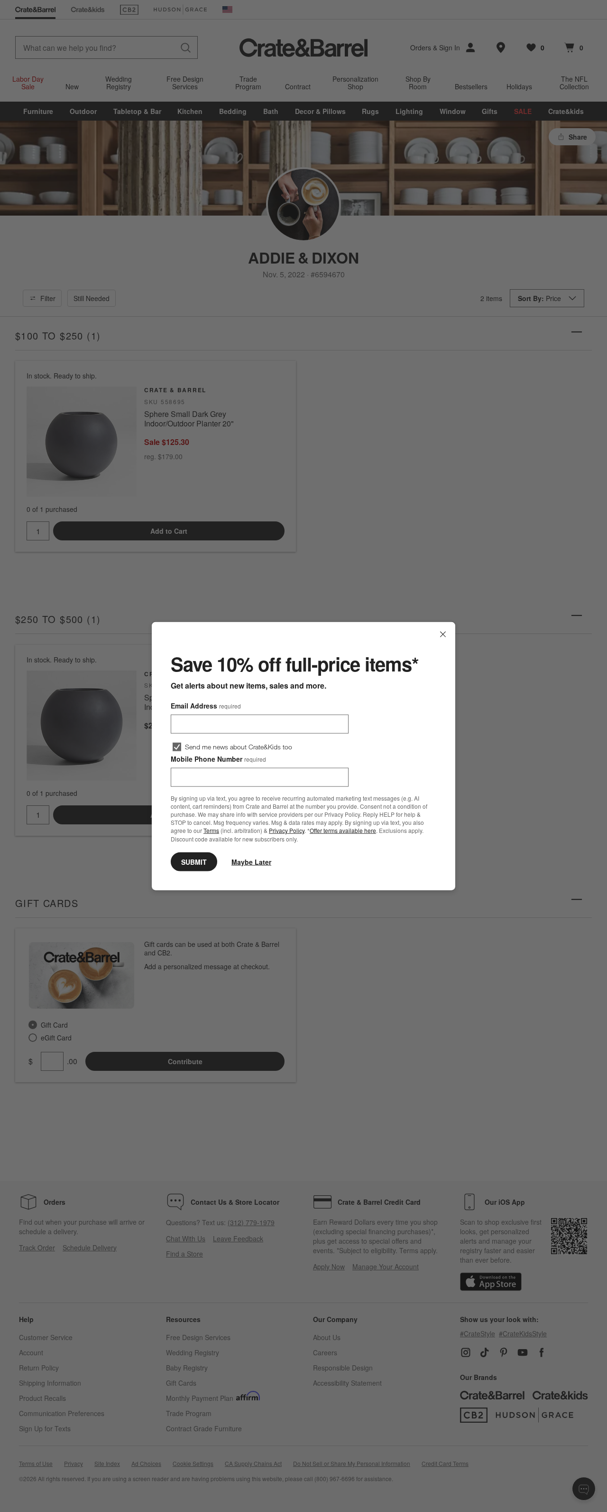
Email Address (206, 705)
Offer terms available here (343, 830)
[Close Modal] (442, 634)
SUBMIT (194, 861)
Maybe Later (251, 861)
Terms (211, 830)
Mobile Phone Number (218, 759)
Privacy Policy (286, 830)
